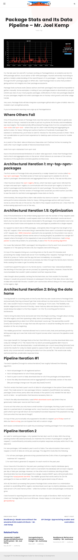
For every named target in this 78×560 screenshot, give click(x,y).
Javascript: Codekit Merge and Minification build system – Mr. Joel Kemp (13, 540)
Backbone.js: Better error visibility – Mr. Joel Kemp (63, 538)
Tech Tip (39, 30)
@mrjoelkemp (9, 501)
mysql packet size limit (21, 476)
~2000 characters (24, 233)
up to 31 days (59, 419)
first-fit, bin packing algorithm (55, 241)
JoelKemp (17, 546)
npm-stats (8, 127)
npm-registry (29, 183)
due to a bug (15, 421)
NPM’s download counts (43, 400)
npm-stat (19, 127)
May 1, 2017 (32, 544)
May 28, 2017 (7, 546)
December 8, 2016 (58, 542)
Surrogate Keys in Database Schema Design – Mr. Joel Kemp (38, 539)
